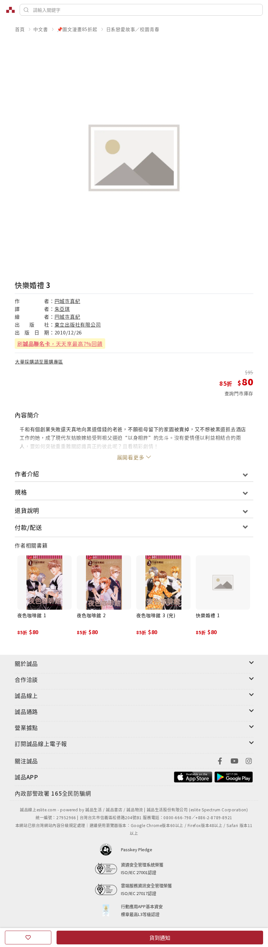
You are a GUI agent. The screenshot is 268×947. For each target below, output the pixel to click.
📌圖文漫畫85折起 (77, 29)
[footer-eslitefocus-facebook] (220, 760)
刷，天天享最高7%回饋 (60, 343)
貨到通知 (159, 937)
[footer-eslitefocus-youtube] (234, 760)
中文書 (40, 29)
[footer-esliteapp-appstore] (193, 776)
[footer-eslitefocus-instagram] (248, 760)
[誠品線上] (10, 10)
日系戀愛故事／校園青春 (132, 29)
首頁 (20, 29)
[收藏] (28, 937)
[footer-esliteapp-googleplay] (233, 776)
